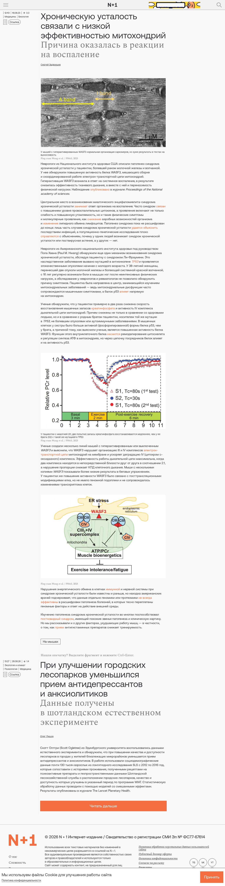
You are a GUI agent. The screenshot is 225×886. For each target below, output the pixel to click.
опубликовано (100, 189)
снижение (94, 219)
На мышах (50, 641)
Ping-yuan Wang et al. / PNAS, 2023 (59, 158)
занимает (81, 206)
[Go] (5, 4)
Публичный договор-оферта (155, 854)
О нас (13, 856)
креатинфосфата (103, 308)
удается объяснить (145, 227)
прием (59, 627)
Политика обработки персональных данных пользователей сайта (174, 848)
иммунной (113, 589)
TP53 (134, 261)
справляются (50, 236)
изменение (50, 223)
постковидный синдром (57, 618)
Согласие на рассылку (151, 863)
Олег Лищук (47, 736)
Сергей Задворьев (51, 64)
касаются (113, 334)
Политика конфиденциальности (21, 880)
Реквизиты (145, 867)
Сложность (17, 862)
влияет (124, 291)
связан (161, 206)
